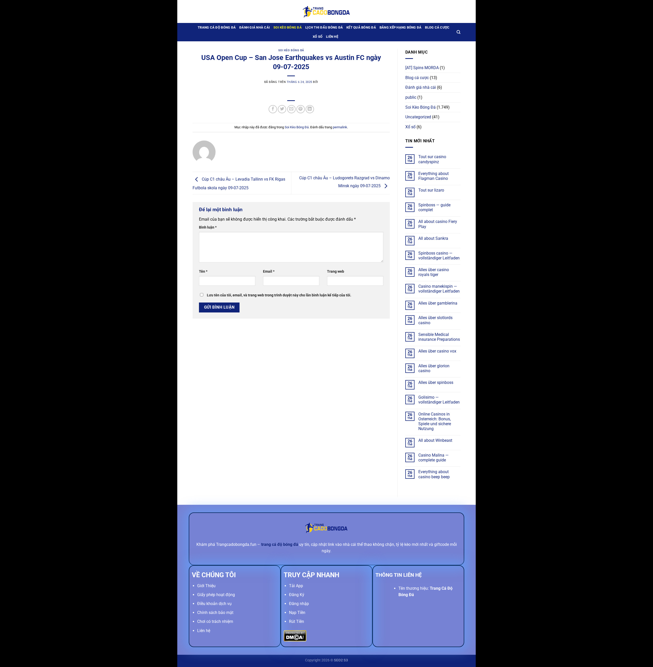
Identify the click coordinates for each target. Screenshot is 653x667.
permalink (340, 127)
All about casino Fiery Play (437, 224)
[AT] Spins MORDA (422, 67)
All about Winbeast (435, 440)
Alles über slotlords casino (435, 320)
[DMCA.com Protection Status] (295, 635)
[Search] (458, 32)
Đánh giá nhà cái (254, 27)
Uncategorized (418, 117)
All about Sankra (433, 238)
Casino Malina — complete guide (433, 457)
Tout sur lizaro (431, 190)
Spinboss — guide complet (434, 207)
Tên (203, 271)
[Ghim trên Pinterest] (300, 109)
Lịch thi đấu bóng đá (324, 27)
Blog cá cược (437, 27)
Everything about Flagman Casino (433, 176)
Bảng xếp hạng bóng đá (400, 27)
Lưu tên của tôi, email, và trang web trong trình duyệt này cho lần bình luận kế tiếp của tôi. (279, 295)
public (410, 97)
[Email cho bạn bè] (291, 109)
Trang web (335, 271)
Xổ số (317, 37)
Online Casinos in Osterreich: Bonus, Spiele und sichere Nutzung (434, 421)
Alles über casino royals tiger (433, 272)
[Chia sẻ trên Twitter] (282, 109)
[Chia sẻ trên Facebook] (273, 109)
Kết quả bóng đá (361, 27)
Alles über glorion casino (433, 368)
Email (268, 271)
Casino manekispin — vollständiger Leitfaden (439, 289)
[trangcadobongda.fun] (326, 11)
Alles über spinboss (435, 382)
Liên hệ (332, 37)
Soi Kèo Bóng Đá (287, 27)
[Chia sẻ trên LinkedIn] (310, 109)
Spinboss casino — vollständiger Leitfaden (439, 255)
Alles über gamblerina (437, 303)
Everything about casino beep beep (434, 474)
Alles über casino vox (437, 351)
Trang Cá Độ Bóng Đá (217, 27)
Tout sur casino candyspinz (432, 159)
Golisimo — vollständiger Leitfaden (439, 400)
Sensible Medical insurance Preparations (439, 337)
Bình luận (208, 227)
